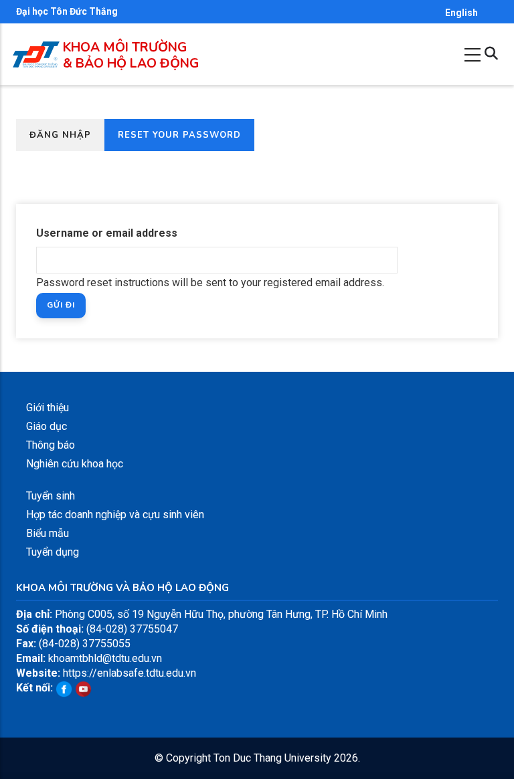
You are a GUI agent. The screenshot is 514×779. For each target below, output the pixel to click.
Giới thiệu (47, 407)
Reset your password (186, 138)
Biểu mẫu (47, 533)
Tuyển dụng (52, 552)
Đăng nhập (60, 135)
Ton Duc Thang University (272, 758)
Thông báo (50, 445)
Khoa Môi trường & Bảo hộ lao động (131, 55)
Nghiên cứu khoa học (74, 463)
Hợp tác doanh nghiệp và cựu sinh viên (115, 514)
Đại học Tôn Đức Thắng (67, 11)
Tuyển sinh (50, 495)
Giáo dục (46, 426)
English (461, 12)
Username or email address (106, 233)
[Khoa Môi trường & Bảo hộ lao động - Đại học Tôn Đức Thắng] (36, 48)
